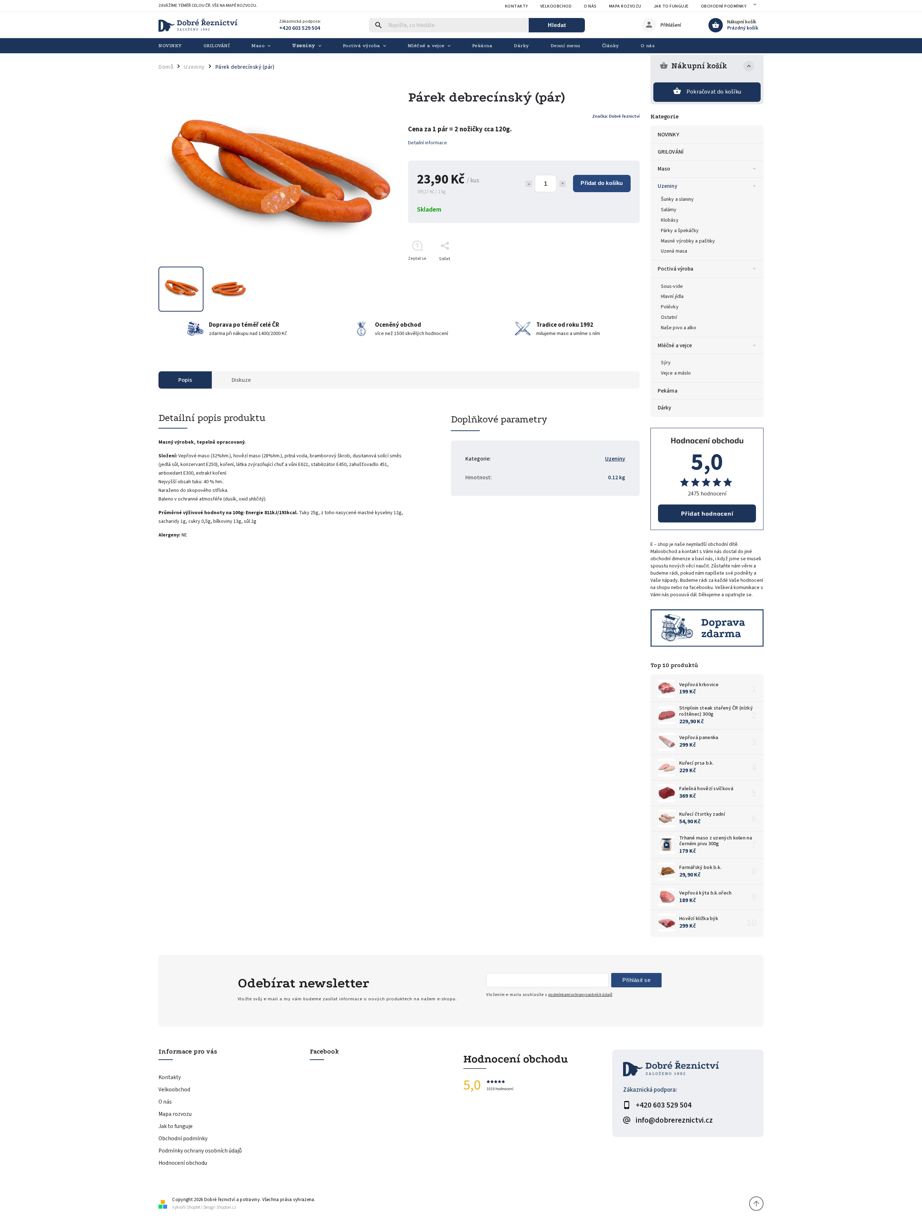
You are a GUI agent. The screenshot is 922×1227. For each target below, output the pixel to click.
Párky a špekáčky (680, 230)
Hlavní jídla (672, 296)
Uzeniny (667, 186)
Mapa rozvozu (625, 6)
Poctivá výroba (675, 269)
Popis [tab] (185, 380)
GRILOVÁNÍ (671, 152)
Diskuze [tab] (241, 380)
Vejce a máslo (676, 373)
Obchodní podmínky (724, 6)
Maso (664, 169)
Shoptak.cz (226, 1207)
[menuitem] (175, 45)
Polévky (670, 307)
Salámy (669, 209)
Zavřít (617, 271)
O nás (590, 6)
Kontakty (516, 6)
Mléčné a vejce (675, 345)
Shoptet (194, 1207)
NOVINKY (668, 135)
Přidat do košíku (602, 183)
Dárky (664, 408)
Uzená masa (674, 251)
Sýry (666, 362)
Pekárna (667, 391)
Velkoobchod (556, 6)
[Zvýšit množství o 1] (562, 184)
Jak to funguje (671, 6)
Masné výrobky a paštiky (688, 241)
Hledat (557, 25)
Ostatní (669, 317)
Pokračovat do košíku (713, 92)
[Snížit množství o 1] (528, 184)
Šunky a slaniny (677, 199)
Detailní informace (427, 142)
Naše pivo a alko (679, 327)
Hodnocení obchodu (182, 1163)
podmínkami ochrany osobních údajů (580, 995)
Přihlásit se (636, 980)
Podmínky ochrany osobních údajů (200, 1151)
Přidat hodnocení (707, 513)
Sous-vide (672, 286)
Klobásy (670, 220)
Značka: (616, 116)
